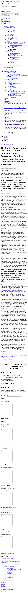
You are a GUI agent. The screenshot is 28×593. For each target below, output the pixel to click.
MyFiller (12, 85)
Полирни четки (13, 38)
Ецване (11, 61)
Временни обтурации (15, 59)
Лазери (11, 50)
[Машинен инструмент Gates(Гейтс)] (7, 114)
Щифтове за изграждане (16, 65)
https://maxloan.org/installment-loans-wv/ (10, 290)
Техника (12, 33)
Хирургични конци (14, 46)
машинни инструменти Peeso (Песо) (15, 108)
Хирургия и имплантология (14, 569)
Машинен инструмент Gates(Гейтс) (15, 124)
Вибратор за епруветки (15, 95)
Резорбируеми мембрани (16, 45)
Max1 (13, 558)
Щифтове (12, 34)
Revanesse (12, 86)
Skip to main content (14, 1)
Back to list (3, 357)
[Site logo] (3, 12)
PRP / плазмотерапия (15, 74)
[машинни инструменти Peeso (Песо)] (7, 98)
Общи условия (4, 562)
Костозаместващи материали (17, 43)
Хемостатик (13, 54)
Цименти (12, 63)
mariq (14, 168)
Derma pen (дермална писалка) (17, 91)
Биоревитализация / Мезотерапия (18, 75)
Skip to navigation (5, 1)
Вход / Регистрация (8, 580)
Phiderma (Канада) (14, 78)
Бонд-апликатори (14, 58)
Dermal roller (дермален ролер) (17, 93)
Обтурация (12, 30)
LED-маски (12, 94)
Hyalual (11, 80)
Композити (12, 62)
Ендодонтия (13, 49)
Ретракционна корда (15, 53)
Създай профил (4, 591)
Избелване (9, 572)
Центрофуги (13, 97)
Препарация (13, 31)
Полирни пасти (13, 37)
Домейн (8, 558)
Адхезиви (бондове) (15, 57)
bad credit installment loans (7, 144)
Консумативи (10, 576)
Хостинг (3, 558)
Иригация (12, 28)
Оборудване (10, 570)
